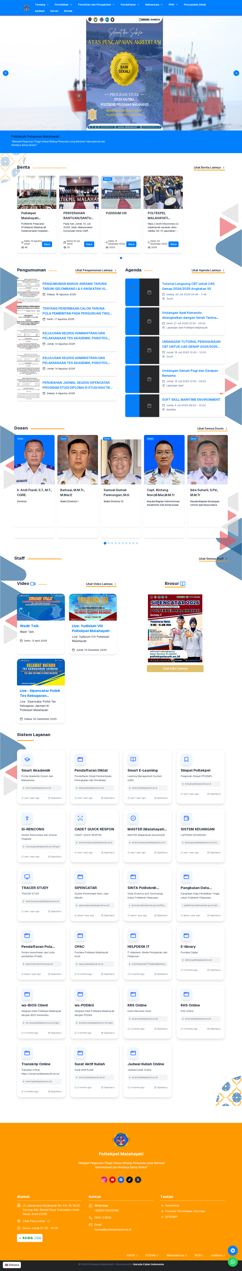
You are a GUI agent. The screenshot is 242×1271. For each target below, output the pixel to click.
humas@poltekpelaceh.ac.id (112, 1229)
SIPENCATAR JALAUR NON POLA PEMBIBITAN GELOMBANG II (175, 654)
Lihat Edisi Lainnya (175, 668)
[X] (138, 1180)
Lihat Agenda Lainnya (206, 270)
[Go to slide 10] (137, 543)
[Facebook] (121, 1180)
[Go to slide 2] (109, 543)
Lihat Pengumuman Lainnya (93, 270)
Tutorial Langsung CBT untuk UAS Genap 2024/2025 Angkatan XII (188, 286)
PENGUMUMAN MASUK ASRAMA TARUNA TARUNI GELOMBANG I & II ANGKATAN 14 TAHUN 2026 (75, 286)
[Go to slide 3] (112, 543)
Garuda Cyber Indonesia (148, 1264)
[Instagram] (104, 1180)
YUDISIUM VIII (116, 213)
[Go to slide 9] (133, 543)
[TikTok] (129, 1180)
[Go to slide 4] (116, 543)
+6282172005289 (106, 1210)
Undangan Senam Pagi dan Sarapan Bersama (190, 373)
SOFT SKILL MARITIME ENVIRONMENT (191, 400)
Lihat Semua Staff (211, 559)
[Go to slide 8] (130, 543)
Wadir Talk (29, 626)
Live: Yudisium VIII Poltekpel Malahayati (90, 628)
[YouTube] (112, 1180)
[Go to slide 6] (123, 543)
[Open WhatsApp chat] (233, 1250)
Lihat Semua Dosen (210, 428)
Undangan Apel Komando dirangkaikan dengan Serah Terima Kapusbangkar (189, 315)
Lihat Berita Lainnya (207, 167)
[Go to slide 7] (126, 543)
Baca (47, 244)
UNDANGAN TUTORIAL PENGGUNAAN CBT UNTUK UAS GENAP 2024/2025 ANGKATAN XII (191, 344)
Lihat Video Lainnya (99, 584)
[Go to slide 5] (119, 543)
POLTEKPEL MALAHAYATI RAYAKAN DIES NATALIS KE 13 (159, 216)
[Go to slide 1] (121, 258)
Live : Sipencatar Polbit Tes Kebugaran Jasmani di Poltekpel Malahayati (40, 693)
